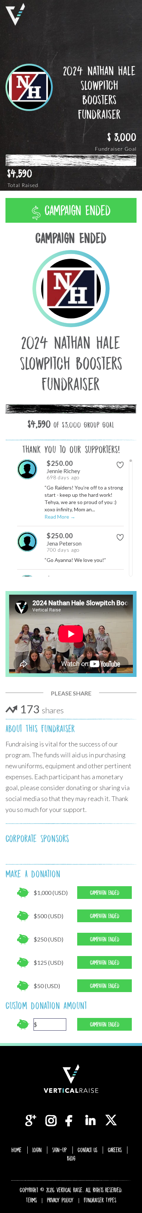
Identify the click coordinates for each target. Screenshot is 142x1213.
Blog (71, 1158)
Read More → (59, 517)
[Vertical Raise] (15, 14)
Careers (115, 1150)
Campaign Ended (75, 210)
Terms (31, 1200)
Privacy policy (60, 1200)
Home (16, 1150)
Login (37, 1150)
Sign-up (59, 1150)
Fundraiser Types (100, 1200)
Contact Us (87, 1150)
